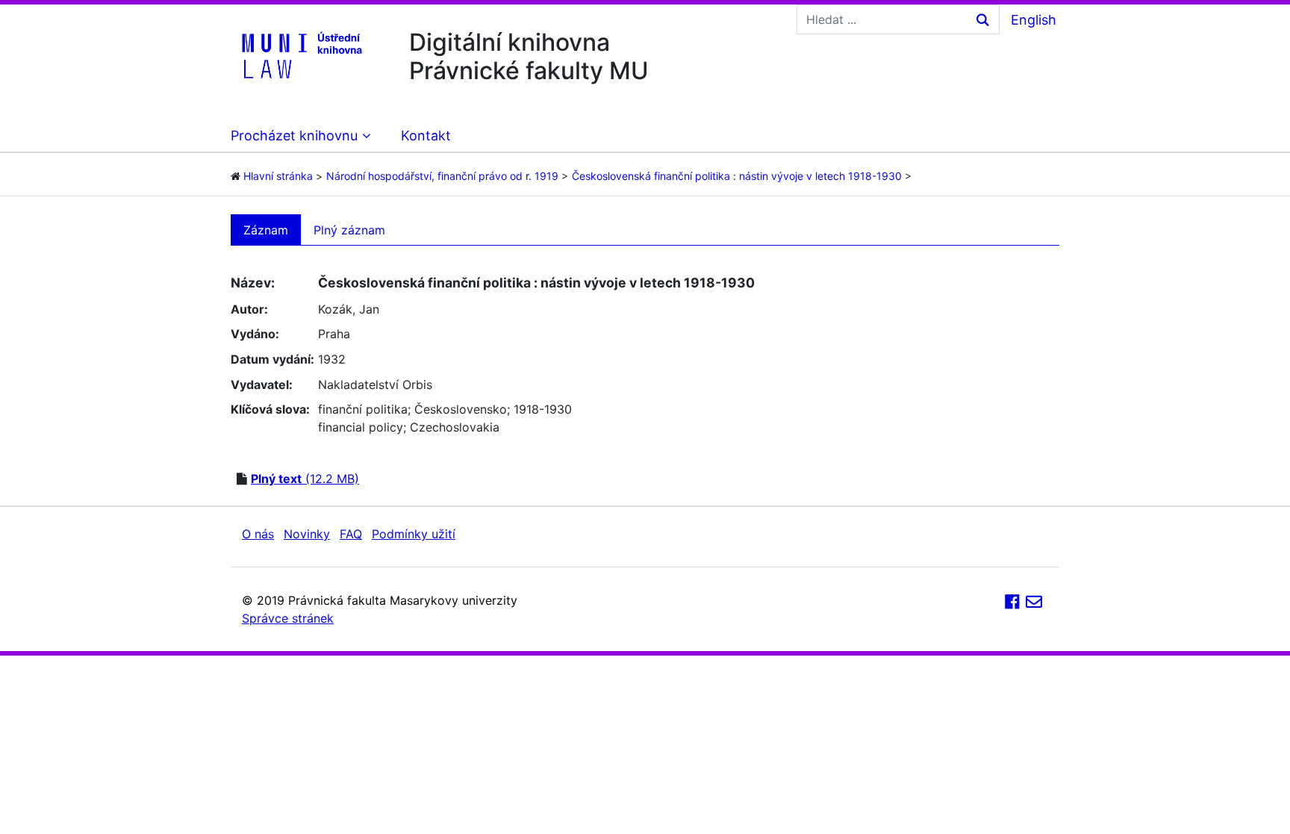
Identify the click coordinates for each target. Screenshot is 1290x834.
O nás (258, 533)
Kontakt (426, 135)
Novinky (307, 533)
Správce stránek (288, 618)
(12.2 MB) (305, 478)
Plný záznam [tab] (349, 229)
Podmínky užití (413, 533)
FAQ (351, 533)
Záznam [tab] (265, 229)
